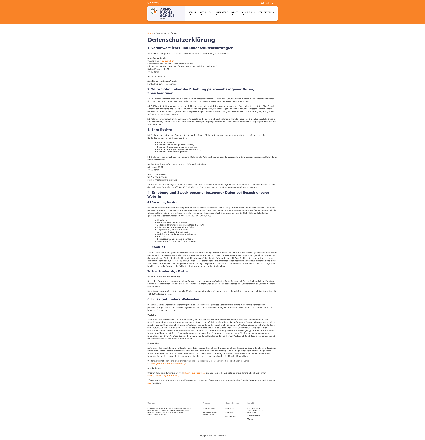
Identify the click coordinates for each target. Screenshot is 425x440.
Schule (192, 12)
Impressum (229, 412)
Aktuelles (205, 12)
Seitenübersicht (230, 416)
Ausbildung (248, 12)
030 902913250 (155, 3)
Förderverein (266, 12)
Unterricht (221, 12)
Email (251, 419)
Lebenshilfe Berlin (209, 408)
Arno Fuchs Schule (167, 12)
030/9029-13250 (254, 416)
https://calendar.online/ (194, 373)
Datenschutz (229, 408)
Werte (234, 12)
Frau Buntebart (167, 61)
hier (149, 383)
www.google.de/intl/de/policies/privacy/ (166, 363)
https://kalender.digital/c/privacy (163, 375)
